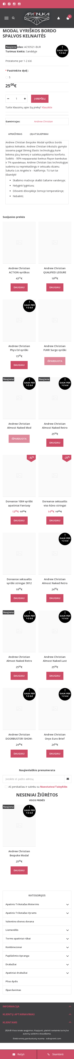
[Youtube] (19, 4)
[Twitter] (9, 4)
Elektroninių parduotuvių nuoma (28, 1038)
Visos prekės (37, 800)
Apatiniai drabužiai (16, 972)
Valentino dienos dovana (20, 921)
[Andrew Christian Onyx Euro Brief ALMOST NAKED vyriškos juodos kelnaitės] (54, 709)
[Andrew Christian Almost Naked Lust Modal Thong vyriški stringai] (54, 631)
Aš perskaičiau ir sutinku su (37, 786)
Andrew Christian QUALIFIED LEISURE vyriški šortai (54, 270)
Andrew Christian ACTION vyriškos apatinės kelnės (19, 270)
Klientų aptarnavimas (19, 1014)
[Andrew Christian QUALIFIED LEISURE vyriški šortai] (54, 242)
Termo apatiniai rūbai (18, 938)
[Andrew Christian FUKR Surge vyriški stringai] (54, 320)
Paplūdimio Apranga (17, 955)
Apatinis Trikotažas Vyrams (21, 912)
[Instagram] (14, 4)
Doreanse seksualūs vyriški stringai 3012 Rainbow (19, 581)
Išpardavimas (13, 990)
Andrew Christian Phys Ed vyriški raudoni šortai (19, 348)
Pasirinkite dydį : (18, 70)
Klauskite (47, 107)
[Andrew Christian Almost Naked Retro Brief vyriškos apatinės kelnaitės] (54, 553)
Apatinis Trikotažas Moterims (22, 904)
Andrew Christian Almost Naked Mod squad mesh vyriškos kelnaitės (19, 425)
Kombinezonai (14, 947)
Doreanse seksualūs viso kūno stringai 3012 (54, 503)
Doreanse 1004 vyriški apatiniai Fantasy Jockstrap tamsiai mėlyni (19, 503)
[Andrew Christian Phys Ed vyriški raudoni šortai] (19, 320)
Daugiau (19, 287)
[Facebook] (4, 4)
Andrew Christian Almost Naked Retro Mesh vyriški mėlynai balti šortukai (55, 425)
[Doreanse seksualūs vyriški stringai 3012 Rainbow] (19, 553)
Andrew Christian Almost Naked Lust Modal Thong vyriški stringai (55, 658)
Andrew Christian (43, 121)
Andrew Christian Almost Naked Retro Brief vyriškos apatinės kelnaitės (55, 581)
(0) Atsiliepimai (39, 134)
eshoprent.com (53, 1038)
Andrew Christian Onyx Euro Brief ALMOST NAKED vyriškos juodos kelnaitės (55, 736)
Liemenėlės (12, 929)
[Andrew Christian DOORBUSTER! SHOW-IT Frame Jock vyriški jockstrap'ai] (19, 709)
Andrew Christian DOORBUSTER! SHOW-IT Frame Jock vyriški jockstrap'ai (19, 736)
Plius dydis (12, 981)
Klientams (10, 1022)
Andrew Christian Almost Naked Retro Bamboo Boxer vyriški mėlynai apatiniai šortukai (19, 658)
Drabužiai (11, 964)
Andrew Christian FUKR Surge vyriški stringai (54, 348)
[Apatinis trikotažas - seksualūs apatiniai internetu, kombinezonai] (37, 18)
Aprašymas (15, 134)
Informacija (11, 1006)
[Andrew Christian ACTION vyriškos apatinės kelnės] (19, 242)
